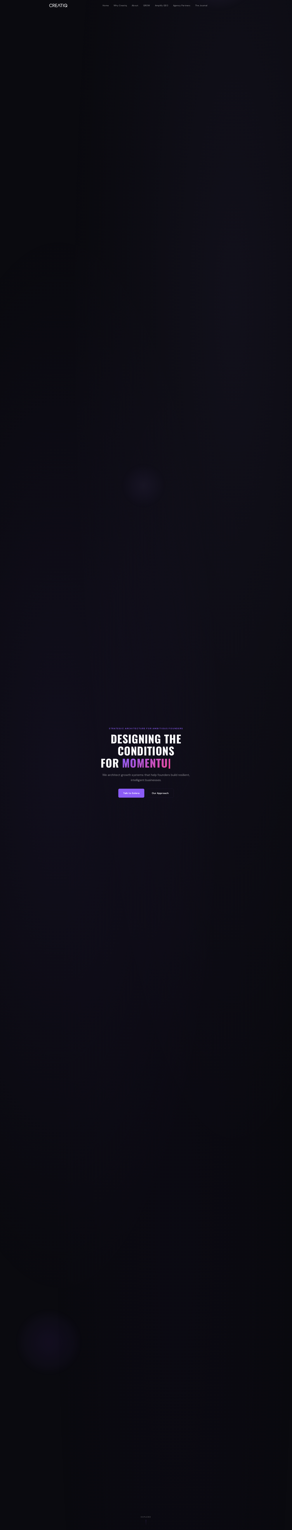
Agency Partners (181, 5)
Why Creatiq (120, 5)
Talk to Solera (131, 793)
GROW (146, 5)
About (135, 5)
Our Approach (160, 793)
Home (106, 5)
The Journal (201, 5)
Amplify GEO (161, 5)
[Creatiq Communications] (58, 5)
